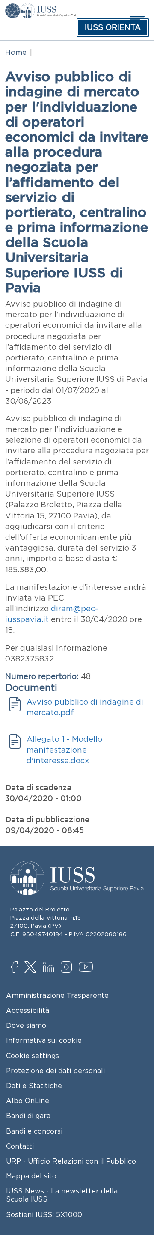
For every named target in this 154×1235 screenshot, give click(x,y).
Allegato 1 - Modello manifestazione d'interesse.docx (64, 750)
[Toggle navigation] (136, 20)
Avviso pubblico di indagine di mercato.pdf (85, 707)
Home (16, 52)
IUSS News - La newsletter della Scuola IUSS (62, 1195)
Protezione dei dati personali (55, 1070)
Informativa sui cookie (44, 1040)
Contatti (20, 1146)
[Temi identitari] (12, 9)
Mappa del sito (31, 1176)
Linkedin (50, 968)
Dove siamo (26, 1025)
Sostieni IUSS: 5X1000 (44, 1214)
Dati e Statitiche (34, 1085)
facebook (18, 967)
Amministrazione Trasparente (57, 995)
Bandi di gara (28, 1115)
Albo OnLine (27, 1100)
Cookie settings (32, 1055)
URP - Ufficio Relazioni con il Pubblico (71, 1161)
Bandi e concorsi (34, 1131)
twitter (31, 967)
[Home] (48, 9)
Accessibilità (27, 1010)
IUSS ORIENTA (113, 27)
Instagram (68, 967)
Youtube (86, 968)
